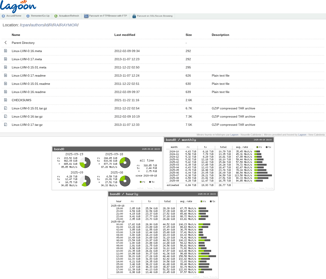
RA (56, 25)
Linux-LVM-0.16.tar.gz (27, 116)
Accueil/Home (13, 15)
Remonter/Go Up (40, 15)
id (46, 25)
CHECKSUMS (21, 100)
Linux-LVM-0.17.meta (27, 59)
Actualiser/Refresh (69, 15)
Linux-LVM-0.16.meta (27, 51)
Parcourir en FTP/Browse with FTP (107, 15)
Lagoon (234, 134)
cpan (25, 25)
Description (220, 35)
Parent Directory (23, 43)
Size (189, 35)
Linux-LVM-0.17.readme (29, 75)
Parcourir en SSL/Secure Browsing (154, 16)
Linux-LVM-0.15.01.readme (31, 83)
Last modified (124, 35)
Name (16, 35)
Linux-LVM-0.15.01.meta (29, 67)
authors (37, 25)
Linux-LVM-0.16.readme (29, 92)
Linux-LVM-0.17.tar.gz (27, 124)
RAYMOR (68, 25)
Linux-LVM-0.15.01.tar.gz (29, 108)
